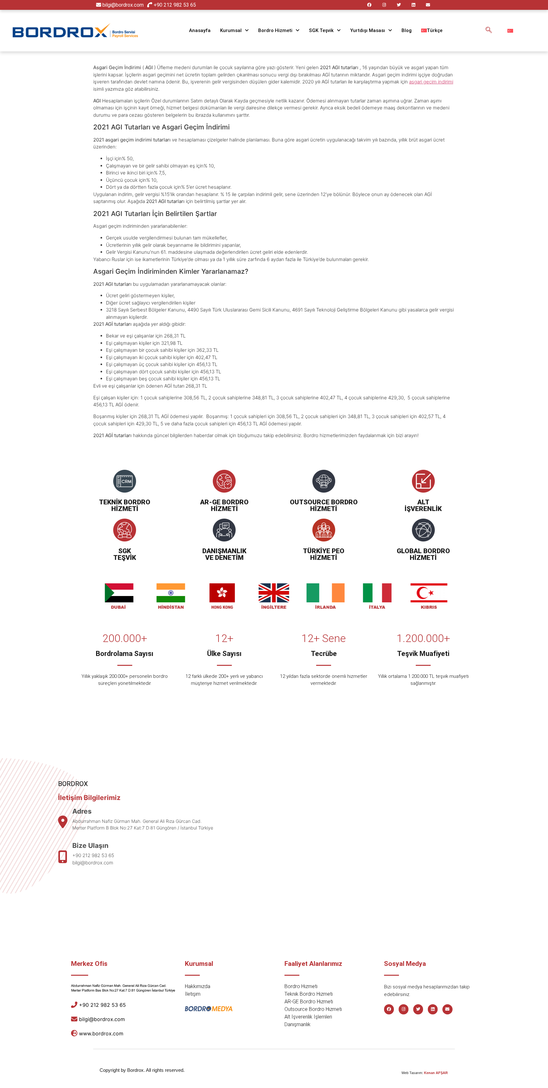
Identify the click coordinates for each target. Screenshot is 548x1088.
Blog (406, 30)
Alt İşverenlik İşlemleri (308, 1017)
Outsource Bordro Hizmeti (313, 1009)
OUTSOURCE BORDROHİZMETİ (324, 505)
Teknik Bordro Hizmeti (308, 994)
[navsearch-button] (488, 30)
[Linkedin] (413, 5)
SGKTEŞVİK (124, 554)
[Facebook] (369, 5)
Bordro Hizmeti (275, 30)
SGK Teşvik (321, 30)
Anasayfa (200, 30)
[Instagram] (384, 5)
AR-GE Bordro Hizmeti (308, 1002)
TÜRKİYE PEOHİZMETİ (323, 554)
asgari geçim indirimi (431, 82)
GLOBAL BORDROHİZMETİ (423, 554)
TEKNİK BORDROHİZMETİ (124, 505)
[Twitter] (399, 5)
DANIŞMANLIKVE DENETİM (224, 554)
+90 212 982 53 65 (174, 5)
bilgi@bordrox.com (123, 5)
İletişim (192, 994)
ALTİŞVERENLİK (423, 505)
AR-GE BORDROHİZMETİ (224, 505)
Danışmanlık (297, 1024)
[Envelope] (428, 5)
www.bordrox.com (101, 1033)
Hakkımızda (197, 986)
